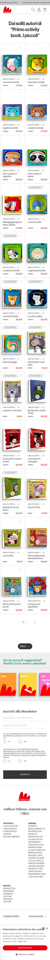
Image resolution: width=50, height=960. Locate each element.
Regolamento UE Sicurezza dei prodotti (36, 831)
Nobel (11, 676)
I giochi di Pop (34, 507)
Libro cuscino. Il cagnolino (10, 175)
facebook (8, 894)
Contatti (32, 826)
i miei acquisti (10, 829)
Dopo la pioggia (10, 362)
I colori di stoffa (34, 222)
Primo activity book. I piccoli (12, 605)
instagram (8, 891)
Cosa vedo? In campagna (34, 460)
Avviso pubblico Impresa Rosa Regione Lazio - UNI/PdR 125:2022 (36, 854)
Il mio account (10, 826)
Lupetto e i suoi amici (12, 410)
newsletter (9, 889)
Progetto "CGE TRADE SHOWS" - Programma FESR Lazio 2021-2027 (36, 873)
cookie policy (35, 839)
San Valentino (33, 678)
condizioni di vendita (10, 832)
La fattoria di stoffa (11, 270)
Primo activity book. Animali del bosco (36, 557)
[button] (25, 954)
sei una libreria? (11, 837)
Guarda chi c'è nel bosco (11, 508)
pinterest (8, 899)
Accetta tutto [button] (25, 948)
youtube (7, 897)
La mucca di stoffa (11, 82)
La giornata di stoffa (36, 270)
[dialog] (25, 942)
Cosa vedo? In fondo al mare (12, 460)
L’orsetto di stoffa (35, 128)
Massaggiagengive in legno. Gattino (12, 223)
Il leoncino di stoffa (36, 82)
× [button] (47, 928)
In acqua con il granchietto (34, 605)
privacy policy (35, 837)
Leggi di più (21, 941)
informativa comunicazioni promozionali (36, 845)
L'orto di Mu (8, 555)
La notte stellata (35, 316)
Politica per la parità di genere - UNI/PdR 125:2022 (36, 863)
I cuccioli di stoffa (10, 316)
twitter (7, 902)
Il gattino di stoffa (10, 128)
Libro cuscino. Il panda (34, 175)
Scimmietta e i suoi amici (36, 363)
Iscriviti (25, 775)
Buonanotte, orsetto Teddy (37, 411)
